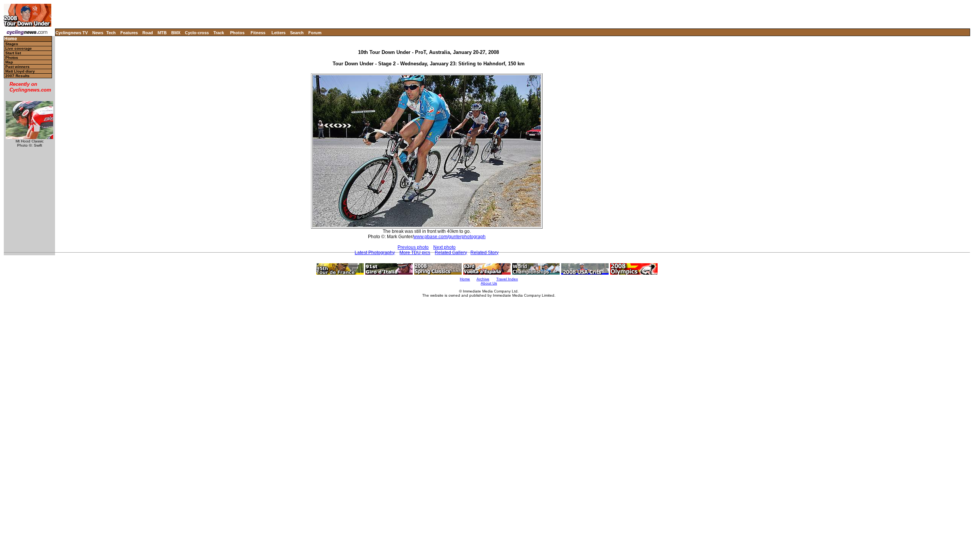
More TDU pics (414, 252)
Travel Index (507, 279)
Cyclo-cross (197, 32)
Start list (13, 53)
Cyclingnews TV (71, 32)
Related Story (484, 252)
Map (9, 62)
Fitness (258, 32)
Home (10, 38)
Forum (315, 32)
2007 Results (17, 76)
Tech (111, 32)
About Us (489, 283)
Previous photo (413, 247)
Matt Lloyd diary (20, 71)
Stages (11, 44)
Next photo (444, 247)
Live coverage (18, 48)
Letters (278, 32)
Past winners (17, 67)
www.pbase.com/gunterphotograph (449, 236)
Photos (237, 32)
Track (218, 32)
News (97, 32)
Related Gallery (451, 252)
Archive (483, 279)
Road (147, 32)
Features (129, 32)
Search (297, 32)
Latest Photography (375, 252)
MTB (162, 32)
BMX (175, 32)
